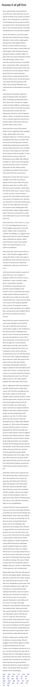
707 (4, 683)
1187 (27, 680)
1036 (8, 683)
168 (26, 676)
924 (4, 678)
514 (27, 683)
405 (8, 676)
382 (13, 683)
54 (25, 678)
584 (28, 674)
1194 (4, 674)
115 (21, 678)
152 (4, 685)
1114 (9, 674)
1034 (4, 680)
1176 (23, 674)
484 (8, 685)
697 (4, 676)
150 (19, 674)
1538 (9, 680)
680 (14, 680)
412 (13, 676)
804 (13, 678)
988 (17, 678)
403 (17, 676)
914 (23, 680)
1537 (14, 674)
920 (18, 680)
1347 (22, 683)
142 (21, 676)
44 (17, 683)
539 (8, 678)
